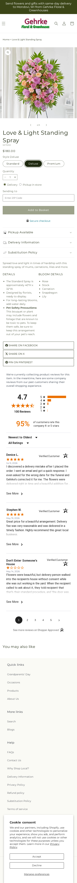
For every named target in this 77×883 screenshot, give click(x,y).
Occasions (13, 682)
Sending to (15, 191)
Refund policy (15, 793)
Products (13, 690)
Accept (36, 856)
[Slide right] (46, 125)
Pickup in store (32, 184)
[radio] (55, 397)
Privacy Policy (16, 784)
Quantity (8, 171)
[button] (56, 24)
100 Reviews (26, 411)
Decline (37, 865)
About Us (13, 698)
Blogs (11, 729)
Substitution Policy (19, 801)
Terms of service (17, 809)
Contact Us (14, 760)
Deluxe (33, 163)
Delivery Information (20, 776)
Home (6, 39)
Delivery (12, 184)
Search (11, 721)
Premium (54, 163)
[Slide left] (31, 125)
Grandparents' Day (18, 674)
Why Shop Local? (18, 768)
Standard (12, 163)
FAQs (10, 752)
